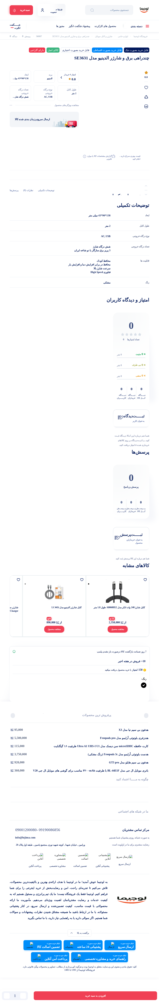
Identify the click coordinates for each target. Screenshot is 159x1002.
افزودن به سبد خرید (95, 995)
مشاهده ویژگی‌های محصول (66, 105)
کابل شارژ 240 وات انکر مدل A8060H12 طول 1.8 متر (119, 607)
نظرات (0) (28, 190)
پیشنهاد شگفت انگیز (79, 26)
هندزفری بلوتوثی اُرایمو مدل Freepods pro (124, 738)
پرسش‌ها (14, 190)
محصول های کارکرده (105, 26)
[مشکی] (143, 685)
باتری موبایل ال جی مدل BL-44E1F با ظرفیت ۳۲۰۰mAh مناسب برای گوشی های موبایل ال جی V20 (90, 770)
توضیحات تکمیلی (46, 190)
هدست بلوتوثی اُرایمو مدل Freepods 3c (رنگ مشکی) (118, 754)
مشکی (107, 282)
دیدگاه (13, 36)
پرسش (26, 36)
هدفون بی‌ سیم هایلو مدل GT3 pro (128, 762)
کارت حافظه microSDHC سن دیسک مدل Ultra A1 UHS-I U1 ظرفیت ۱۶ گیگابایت (101, 746)
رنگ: (143, 678)
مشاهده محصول (117, 629)
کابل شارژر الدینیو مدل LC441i (67, 607)
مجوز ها (60, 26)
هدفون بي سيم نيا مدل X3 (133, 729)
